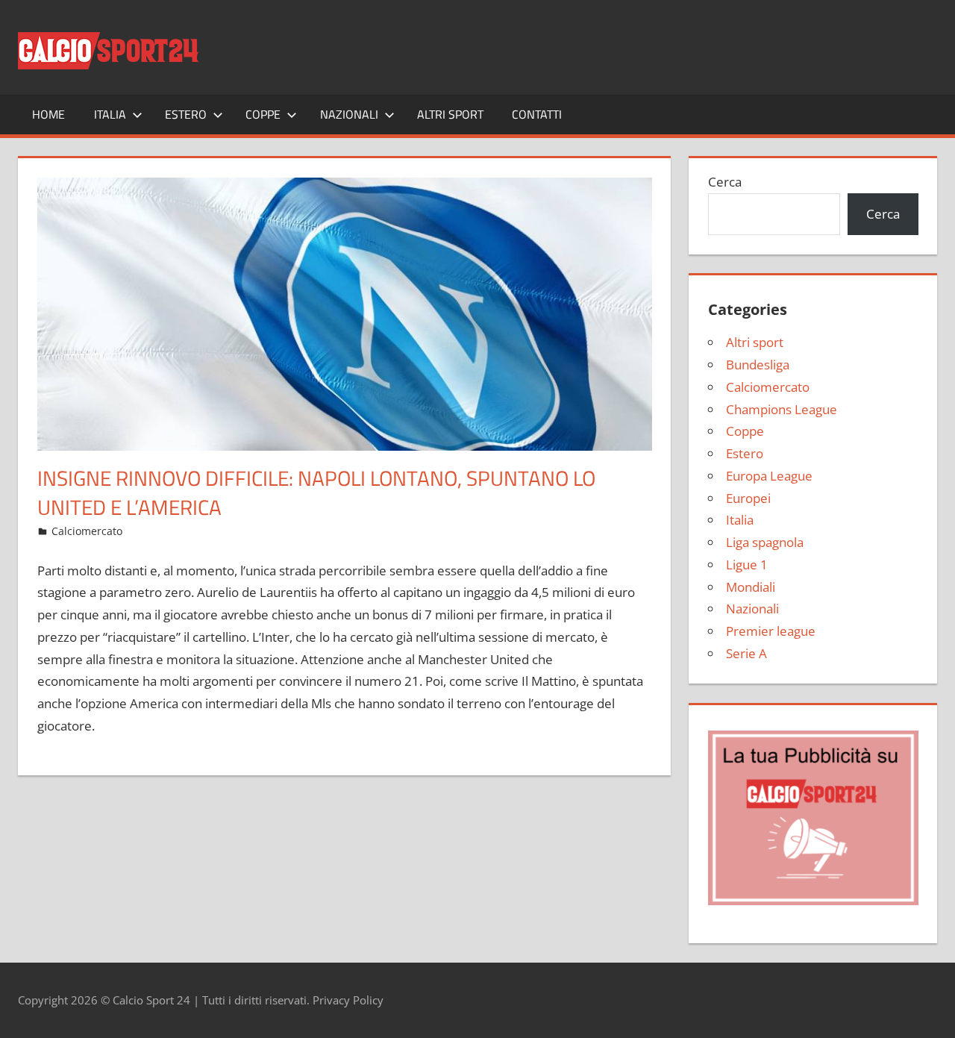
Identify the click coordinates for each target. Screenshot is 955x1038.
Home (48, 114)
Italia (110, 114)
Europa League (769, 475)
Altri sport (450, 114)
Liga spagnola (765, 542)
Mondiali (750, 586)
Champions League (781, 409)
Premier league (770, 631)
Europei (748, 498)
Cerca (725, 181)
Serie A (746, 653)
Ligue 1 (747, 564)
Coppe (263, 114)
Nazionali (349, 114)
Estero (186, 114)
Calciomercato (86, 531)
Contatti (537, 114)
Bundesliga (757, 364)
